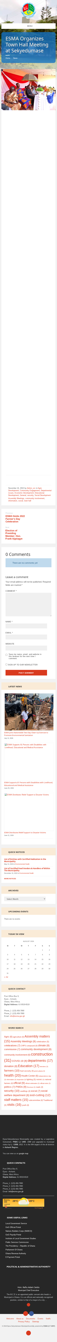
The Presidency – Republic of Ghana (20, 1246)
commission (12, 1049)
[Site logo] (29, 17)
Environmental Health (22, 864)
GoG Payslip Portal (13, 1235)
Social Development (43, 495)
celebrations (12, 1045)
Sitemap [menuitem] (35, 1322)
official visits (45, 1083)
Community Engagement (30, 490)
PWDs (21, 1086)
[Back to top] (28, 1333)
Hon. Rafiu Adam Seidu (28, 1287)
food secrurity (27, 1071)
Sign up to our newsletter (22, 665)
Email (9, 633)
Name (9, 622)
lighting (31, 1079)
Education (28, 1066)
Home (8, 58)
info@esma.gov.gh (17, 1016)
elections (44, 1066)
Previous (9, 513)
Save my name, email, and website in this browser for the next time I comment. (25, 656)
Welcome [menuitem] (10, 1319)
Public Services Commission (17, 1242)
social (20, 501)
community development (36, 1049)
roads (39, 1087)
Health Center (29, 1076)
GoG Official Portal (13, 1227)
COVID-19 (19, 1060)
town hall (27, 501)
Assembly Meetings (16, 498)
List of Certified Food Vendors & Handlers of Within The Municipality (27, 869)
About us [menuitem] (20, 1319)
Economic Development (24, 493)
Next (7, 527)
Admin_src (31, 488)
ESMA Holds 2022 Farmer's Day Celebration (15, 519)
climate (44, 1045)
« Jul (6, 977)
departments (40, 1060)
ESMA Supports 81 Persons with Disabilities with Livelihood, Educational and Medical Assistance (28, 784)
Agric (8, 1037)
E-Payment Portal (13, 1257)
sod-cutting (40, 1095)
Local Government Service (16, 1223)
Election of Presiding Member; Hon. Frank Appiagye (13, 534)
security (30, 495)
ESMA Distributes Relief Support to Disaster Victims (25, 832)
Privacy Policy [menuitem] (24, 1322)
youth (25, 1105)
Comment (11, 591)
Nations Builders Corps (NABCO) (19, 1231)
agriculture (18, 1037)
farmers (12, 1070)
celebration (42, 1041)
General (23, 495)
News (15, 58)
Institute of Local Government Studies (21, 1238)
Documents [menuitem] (30, 1319)
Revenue (31, 1087)
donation (10, 1066)
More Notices (10, 878)
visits (14, 1104)
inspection (21, 1079)
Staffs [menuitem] (48, 1319)
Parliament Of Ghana (14, 1250)
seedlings (25, 1091)
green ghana (39, 1071)
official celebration (32, 1083)
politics (9, 1087)
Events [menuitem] (40, 1319)
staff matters (16, 1100)
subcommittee (36, 1100)
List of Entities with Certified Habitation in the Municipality (25, 860)
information (12, 501)
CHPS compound (29, 1046)
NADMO (40, 1079)
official (19, 1083)
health (12, 1075)
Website (10, 644)
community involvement (34, 498)
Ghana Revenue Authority (16, 1253)
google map (23, 1153)
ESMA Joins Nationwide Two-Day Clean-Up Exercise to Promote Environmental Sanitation (26, 734)
